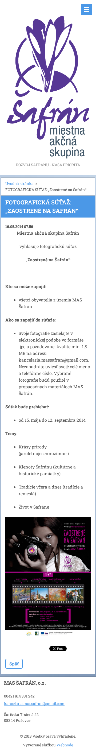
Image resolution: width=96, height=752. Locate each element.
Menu (86, 9)
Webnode (65, 744)
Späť (14, 663)
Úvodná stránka (19, 183)
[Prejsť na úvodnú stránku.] (48, 80)
